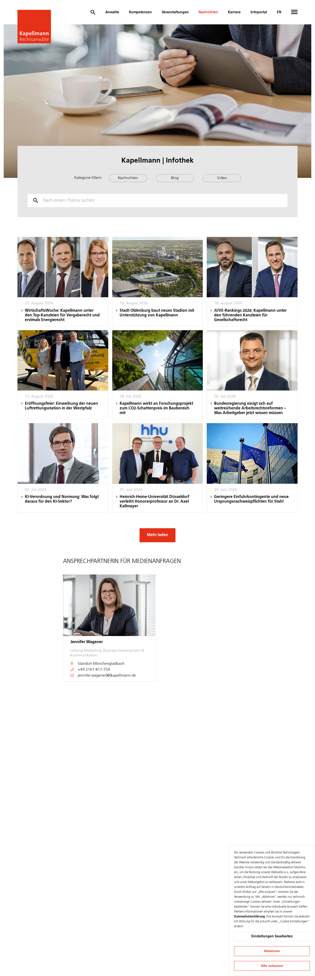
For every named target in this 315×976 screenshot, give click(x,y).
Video (222, 178)
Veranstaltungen (175, 12)
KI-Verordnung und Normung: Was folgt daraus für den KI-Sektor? (62, 499)
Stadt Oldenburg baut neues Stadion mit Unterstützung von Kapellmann (157, 313)
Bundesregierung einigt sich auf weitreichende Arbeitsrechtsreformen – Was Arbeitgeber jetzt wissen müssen (250, 408)
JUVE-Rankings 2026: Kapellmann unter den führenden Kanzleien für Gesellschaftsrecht (250, 315)
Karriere (234, 12)
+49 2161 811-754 (94, 670)
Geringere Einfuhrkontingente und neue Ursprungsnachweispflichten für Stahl (251, 499)
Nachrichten (208, 12)
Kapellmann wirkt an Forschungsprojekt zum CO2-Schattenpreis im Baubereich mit (156, 408)
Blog (175, 178)
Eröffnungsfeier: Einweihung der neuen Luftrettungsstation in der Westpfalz (61, 406)
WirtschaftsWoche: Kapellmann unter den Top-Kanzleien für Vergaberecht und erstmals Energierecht (62, 315)
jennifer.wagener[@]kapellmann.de (107, 676)
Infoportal (259, 12)
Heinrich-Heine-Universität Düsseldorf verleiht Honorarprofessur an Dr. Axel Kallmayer (154, 501)
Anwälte (112, 12)
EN (279, 12)
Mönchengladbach (109, 664)
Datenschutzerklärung (249, 916)
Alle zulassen (272, 966)
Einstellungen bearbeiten (272, 936)
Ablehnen (272, 951)
